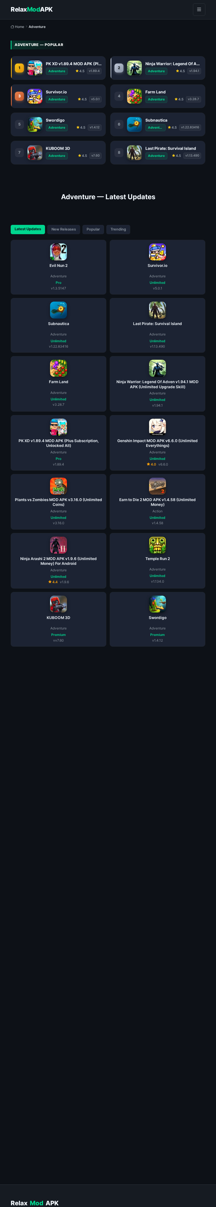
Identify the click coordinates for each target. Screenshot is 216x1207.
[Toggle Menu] (199, 9)
